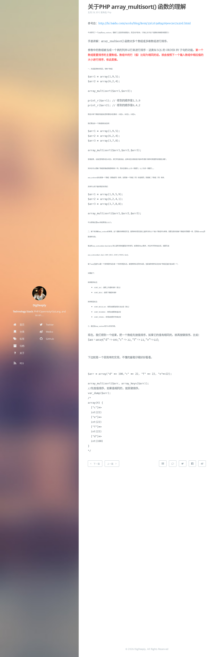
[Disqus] (147, 509)
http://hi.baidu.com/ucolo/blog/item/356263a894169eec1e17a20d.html (144, 23)
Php (109, 12)
